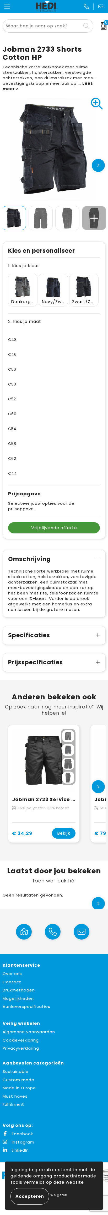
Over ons (12, 973)
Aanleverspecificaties (26, 1006)
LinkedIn (19, 1150)
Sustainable (16, 1071)
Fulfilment (13, 1104)
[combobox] (42, 26)
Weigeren (58, 1195)
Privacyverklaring (21, 1048)
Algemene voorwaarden (29, 1031)
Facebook (21, 1133)
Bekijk (63, 833)
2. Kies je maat (24, 321)
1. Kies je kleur (23, 265)
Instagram (22, 1142)
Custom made (18, 1079)
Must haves (15, 1096)
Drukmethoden (19, 990)
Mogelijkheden (18, 998)
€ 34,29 (22, 833)
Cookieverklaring (21, 1040)
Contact (12, 982)
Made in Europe (19, 1088)
